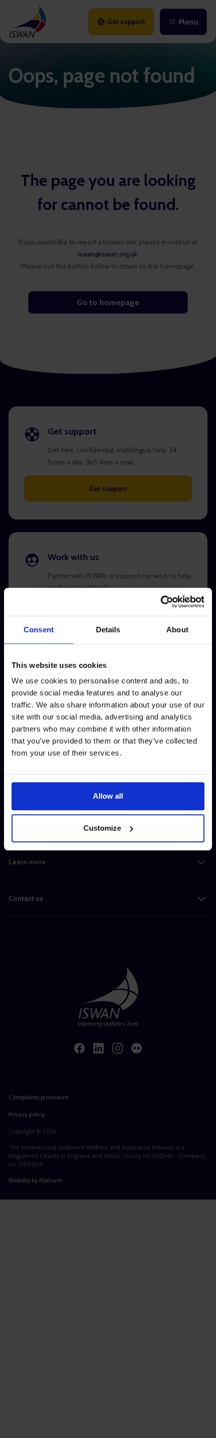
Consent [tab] (39, 629)
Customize (102, 828)
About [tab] (177, 629)
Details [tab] (108, 629)
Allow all (108, 796)
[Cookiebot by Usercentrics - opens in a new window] (160, 601)
